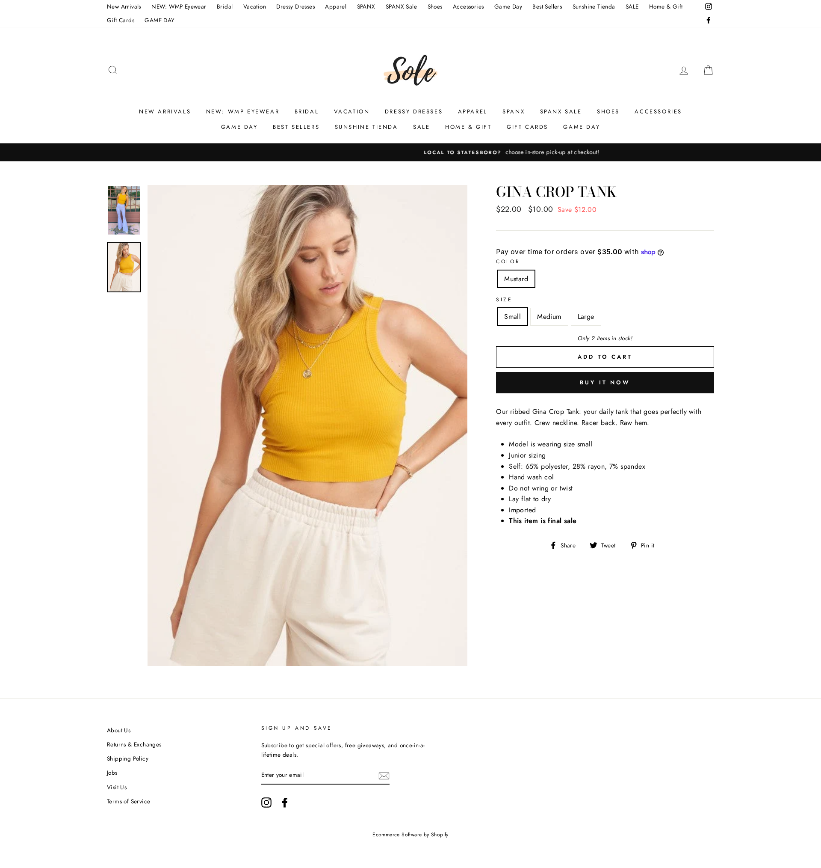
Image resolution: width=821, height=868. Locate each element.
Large (586, 316)
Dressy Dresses (295, 6)
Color (508, 261)
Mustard (516, 279)
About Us (118, 730)
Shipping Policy (127, 758)
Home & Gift (665, 6)
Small (512, 316)
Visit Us (117, 787)
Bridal (225, 6)
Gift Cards (120, 20)
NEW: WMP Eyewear (178, 6)
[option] (410, 152)
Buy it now (605, 382)
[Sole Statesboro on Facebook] (285, 802)
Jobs (112, 772)
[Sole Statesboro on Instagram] (266, 802)
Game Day (508, 6)
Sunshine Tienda (594, 6)
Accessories (468, 6)
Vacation (254, 6)
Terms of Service (128, 801)
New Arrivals (124, 6)
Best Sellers (547, 6)
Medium (549, 316)
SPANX (366, 6)
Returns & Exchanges (134, 744)
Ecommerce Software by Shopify (410, 834)
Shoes (435, 6)
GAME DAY (159, 20)
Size (504, 299)
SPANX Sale (401, 6)
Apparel (335, 6)
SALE (632, 6)
